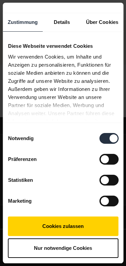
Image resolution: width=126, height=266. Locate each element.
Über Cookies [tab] (102, 22)
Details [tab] (62, 22)
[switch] (108, 159)
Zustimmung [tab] (23, 22)
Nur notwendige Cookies (63, 248)
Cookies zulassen (63, 226)
